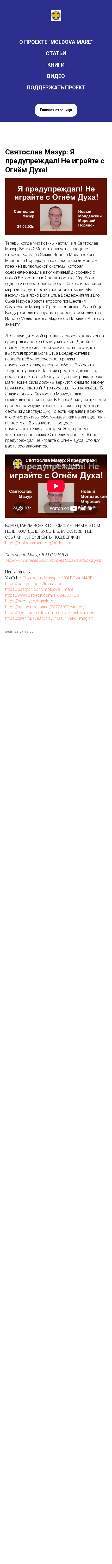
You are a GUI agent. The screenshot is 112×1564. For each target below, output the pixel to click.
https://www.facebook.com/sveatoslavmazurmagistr (53, 560)
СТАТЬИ (56, 53)
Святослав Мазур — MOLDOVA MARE (57, 577)
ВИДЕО (56, 76)
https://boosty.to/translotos (30, 601)
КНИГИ (56, 65)
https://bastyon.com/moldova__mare (39, 589)
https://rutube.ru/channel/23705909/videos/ (45, 607)
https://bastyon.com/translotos (33, 583)
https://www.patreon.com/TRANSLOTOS (42, 595)
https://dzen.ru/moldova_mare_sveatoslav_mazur (50, 612)
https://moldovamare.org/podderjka (38, 543)
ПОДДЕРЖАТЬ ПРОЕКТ (56, 87)
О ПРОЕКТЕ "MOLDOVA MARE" (56, 42)
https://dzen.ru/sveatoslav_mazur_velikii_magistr (49, 618)
